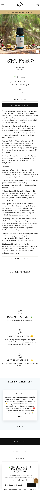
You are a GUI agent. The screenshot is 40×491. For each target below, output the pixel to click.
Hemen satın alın (20, 105)
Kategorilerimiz (19, 452)
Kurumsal (19, 458)
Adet (20, 89)
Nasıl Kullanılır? (20, 258)
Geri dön (21, 441)
